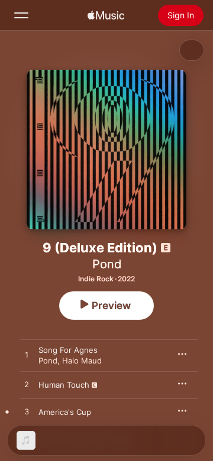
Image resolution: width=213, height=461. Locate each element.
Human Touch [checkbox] (63, 384)
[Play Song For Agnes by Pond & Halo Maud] (26, 355)
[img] (106, 15)
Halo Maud (82, 360)
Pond (106, 264)
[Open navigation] (21, 15)
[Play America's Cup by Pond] (26, 412)
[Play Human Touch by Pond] (26, 384)
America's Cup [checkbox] (64, 412)
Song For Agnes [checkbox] (68, 350)
